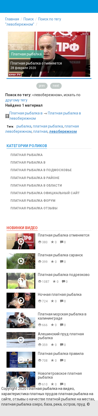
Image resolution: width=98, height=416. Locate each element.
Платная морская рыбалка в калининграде (62, 316)
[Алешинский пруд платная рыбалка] (21, 340)
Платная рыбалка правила (61, 353)
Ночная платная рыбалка (60, 294)
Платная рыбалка (26, 54)
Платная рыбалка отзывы (33, 208)
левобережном (63, 131)
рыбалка (23, 126)
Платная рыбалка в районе (34, 178)
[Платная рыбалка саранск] (21, 261)
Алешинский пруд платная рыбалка (61, 336)
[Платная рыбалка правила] (21, 360)
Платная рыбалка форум (32, 201)
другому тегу (16, 100)
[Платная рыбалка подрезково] (21, 281)
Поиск (29, 19)
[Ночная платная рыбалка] (21, 301)
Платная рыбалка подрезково (64, 275)
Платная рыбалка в (26, 113)
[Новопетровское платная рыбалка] (21, 380)
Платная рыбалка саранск (60, 255)
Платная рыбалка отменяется (36, 63)
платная (40, 131)
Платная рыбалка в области (36, 185)
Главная (12, 19)
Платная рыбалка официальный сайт (45, 193)
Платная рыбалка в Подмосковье (41, 170)
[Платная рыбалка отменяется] (21, 241)
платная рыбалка (48, 126)
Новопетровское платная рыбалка (60, 375)
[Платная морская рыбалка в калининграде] (21, 320)
